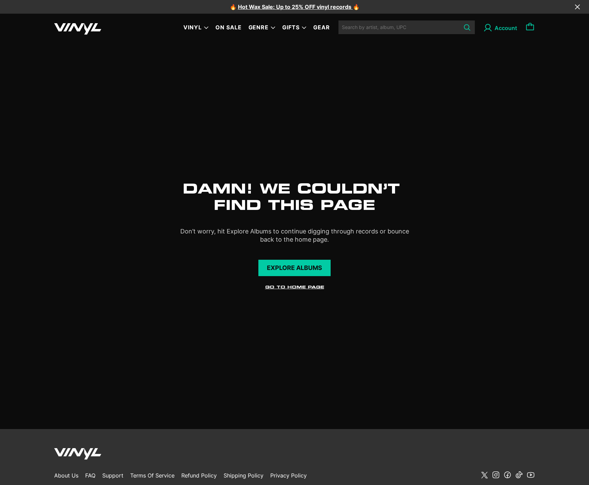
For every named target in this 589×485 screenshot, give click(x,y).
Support (112, 475)
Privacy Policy (288, 475)
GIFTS (291, 27)
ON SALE (228, 27)
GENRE (258, 27)
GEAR (321, 27)
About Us (66, 475)
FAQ (90, 475)
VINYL (192, 27)
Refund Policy (199, 475)
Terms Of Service (152, 475)
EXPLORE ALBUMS (294, 267)
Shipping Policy (243, 475)
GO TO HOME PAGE (294, 287)
